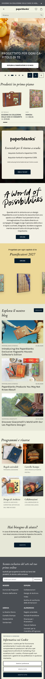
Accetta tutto (22, 675)
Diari (27, 112)
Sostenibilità (8, 619)
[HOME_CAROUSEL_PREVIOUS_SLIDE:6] (30, 75)
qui (38, 531)
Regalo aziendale (30, 612)
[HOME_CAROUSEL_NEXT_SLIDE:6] (35, 75)
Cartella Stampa (9, 615)
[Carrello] (41, 9)
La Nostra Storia (9, 612)
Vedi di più (38, 310)
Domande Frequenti (10, 590)
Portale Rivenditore (31, 615)
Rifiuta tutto (22, 669)
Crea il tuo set (22, 172)
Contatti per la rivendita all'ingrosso (32, 629)
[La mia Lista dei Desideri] (36, 9)
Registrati (37, 579)
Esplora (22, 237)
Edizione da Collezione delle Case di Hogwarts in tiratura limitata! (20, 3)
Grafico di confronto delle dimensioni (32, 601)
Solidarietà (7, 622)
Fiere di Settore (30, 625)
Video (26, 597)
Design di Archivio (31, 593)
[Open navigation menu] (3, 9)
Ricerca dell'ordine (10, 593)
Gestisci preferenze (22, 663)
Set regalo (5, 112)
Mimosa (29, 115)
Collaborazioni (29, 590)
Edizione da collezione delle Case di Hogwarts (11, 116)
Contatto (22, 545)
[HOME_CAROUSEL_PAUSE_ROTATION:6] (41, 75)
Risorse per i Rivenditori (29, 620)
